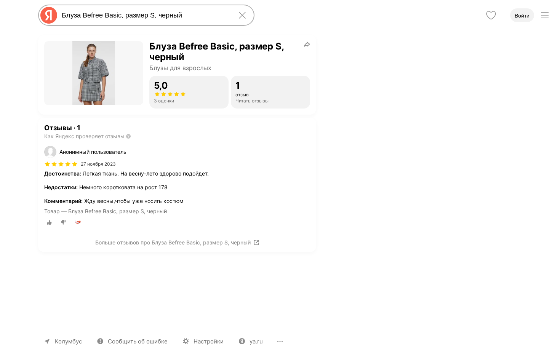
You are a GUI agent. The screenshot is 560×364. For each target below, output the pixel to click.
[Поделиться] (307, 44)
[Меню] (544, 15)
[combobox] (144, 15)
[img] (61, 164)
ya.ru (256, 341)
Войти (522, 16)
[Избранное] (491, 15)
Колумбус (68, 341)
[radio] (49, 222)
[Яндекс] (48, 15)
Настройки (209, 341)
